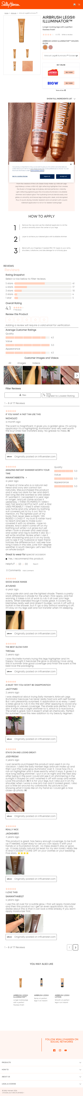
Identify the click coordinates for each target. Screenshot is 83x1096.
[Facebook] (54, 1050)
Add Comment (28, 571)
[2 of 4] (27, 53)
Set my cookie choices (20, 176)
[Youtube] (66, 1050)
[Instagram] (60, 1050)
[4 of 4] (27, 66)
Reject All (47, 176)
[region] (41, 172)
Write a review (67, 34)
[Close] (71, 164)
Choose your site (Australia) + (13, 1093)
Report (35, 564)
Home (6, 13)
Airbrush (13, 13)
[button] (9, 320)
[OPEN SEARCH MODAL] (74, 4)
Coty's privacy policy (37, 170)
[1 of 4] (14, 53)
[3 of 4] (14, 66)
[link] (18, 308)
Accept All (63, 176)
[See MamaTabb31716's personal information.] (26, 477)
